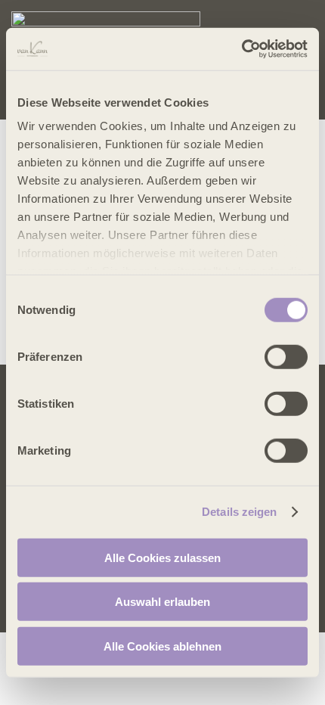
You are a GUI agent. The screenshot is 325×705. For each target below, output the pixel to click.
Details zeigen (239, 511)
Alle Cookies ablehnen (162, 645)
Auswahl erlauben (162, 601)
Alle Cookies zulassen (162, 557)
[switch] (286, 356)
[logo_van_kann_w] (105, 17)
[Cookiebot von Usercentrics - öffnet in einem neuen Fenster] (241, 49)
